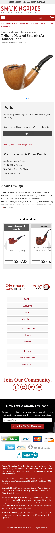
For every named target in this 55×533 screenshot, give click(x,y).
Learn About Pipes (27, 328)
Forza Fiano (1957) (16, 251)
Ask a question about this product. (17, 144)
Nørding (43, 226)
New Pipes (6, 24)
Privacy (27, 342)
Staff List (27, 299)
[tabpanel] (16, 244)
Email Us (9, 289)
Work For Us (27, 319)
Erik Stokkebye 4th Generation (25, 24)
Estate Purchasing (27, 358)
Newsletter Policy (27, 364)
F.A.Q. (27, 312)
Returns (27, 351)
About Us (27, 306)
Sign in (28, 133)
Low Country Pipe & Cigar (37, 488)
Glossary (27, 335)
